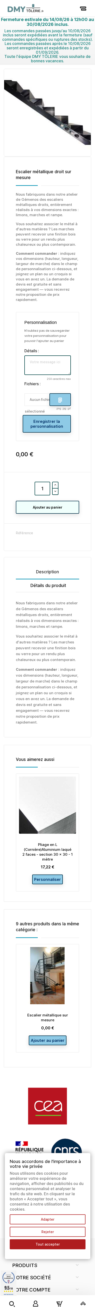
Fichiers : (32, 383)
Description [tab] (47, 571)
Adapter (47, 1219)
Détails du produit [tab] (48, 585)
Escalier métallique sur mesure (47, 1017)
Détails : (31, 350)
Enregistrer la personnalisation (46, 424)
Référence (24, 533)
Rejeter (47, 1232)
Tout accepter (48, 1244)
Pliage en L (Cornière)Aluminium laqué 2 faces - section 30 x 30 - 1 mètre (47, 851)
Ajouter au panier (47, 507)
